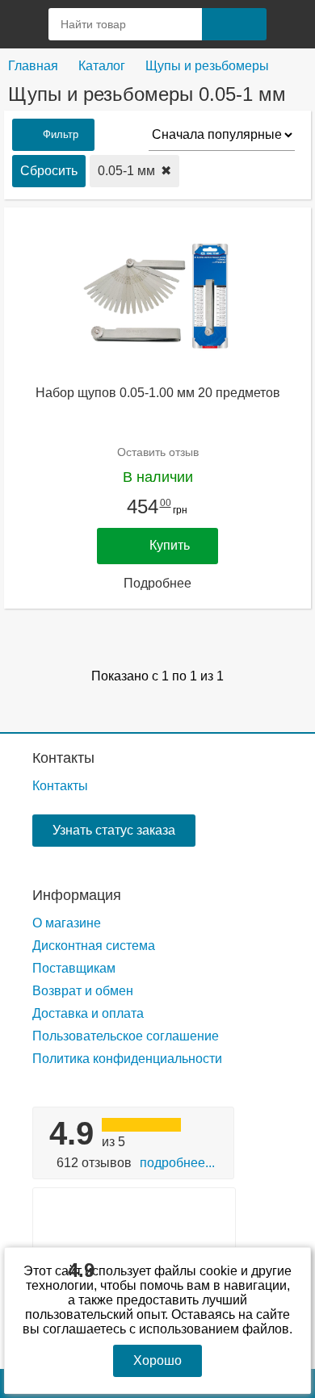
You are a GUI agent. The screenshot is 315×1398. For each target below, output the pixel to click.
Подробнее (157, 583)
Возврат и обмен (82, 991)
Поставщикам (74, 968)
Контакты (63, 758)
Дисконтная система (93, 945)
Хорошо (157, 1360)
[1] (291, 24)
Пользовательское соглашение (125, 1036)
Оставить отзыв (158, 452)
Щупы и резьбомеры (207, 66)
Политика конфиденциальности (127, 1058)
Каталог (101, 66)
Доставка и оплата (88, 1013)
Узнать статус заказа (113, 830)
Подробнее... (177, 1163)
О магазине (66, 923)
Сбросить (49, 171)
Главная (33, 66)
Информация (76, 895)
